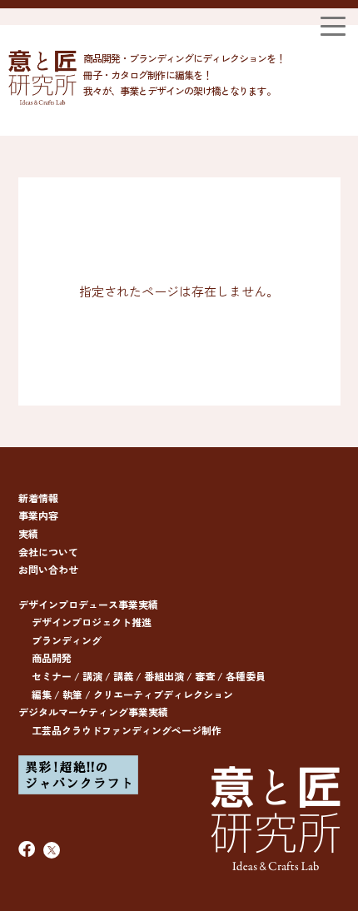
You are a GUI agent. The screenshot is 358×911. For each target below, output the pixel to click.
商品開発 (52, 657)
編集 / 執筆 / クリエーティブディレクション (132, 694)
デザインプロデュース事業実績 (88, 604)
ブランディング (67, 640)
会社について (48, 552)
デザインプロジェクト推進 (92, 622)
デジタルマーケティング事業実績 (93, 711)
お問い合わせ (48, 569)
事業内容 (38, 515)
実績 (28, 533)
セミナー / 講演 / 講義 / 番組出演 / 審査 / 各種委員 (149, 676)
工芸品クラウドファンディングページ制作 (126, 730)
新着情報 (38, 497)
